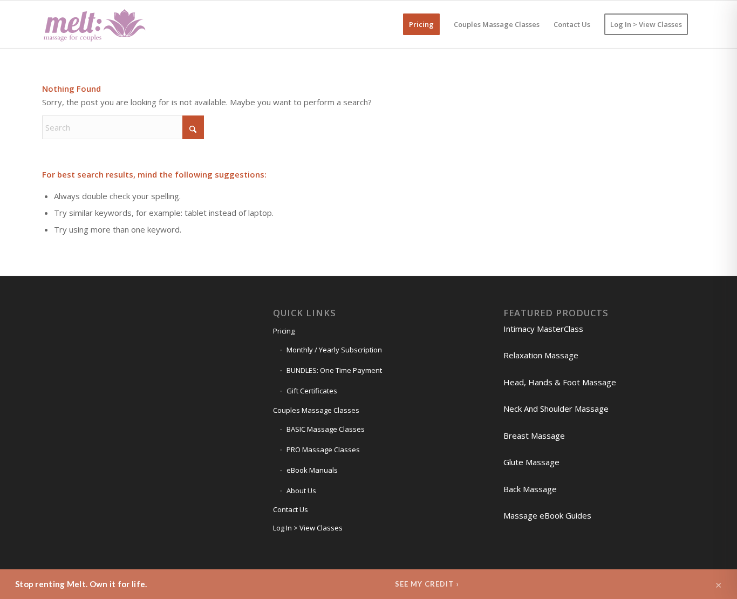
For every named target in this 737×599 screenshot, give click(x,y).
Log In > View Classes (308, 528)
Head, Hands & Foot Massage (559, 382)
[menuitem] (421, 24)
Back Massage (530, 489)
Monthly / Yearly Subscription (334, 350)
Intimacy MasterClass (543, 328)
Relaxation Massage (540, 355)
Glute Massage (531, 462)
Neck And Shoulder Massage (556, 408)
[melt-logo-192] (94, 24)
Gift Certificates (311, 391)
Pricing (284, 331)
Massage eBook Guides (547, 515)
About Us (301, 490)
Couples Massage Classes (316, 410)
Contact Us (290, 509)
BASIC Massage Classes (325, 429)
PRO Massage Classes (323, 449)
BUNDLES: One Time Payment (334, 370)
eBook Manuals (312, 470)
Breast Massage (534, 435)
